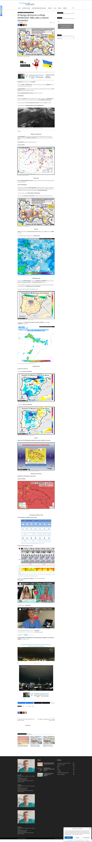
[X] (21, 25)
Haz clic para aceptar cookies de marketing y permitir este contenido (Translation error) (66, 26)
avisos (23, 706)
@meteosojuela (30, 634)
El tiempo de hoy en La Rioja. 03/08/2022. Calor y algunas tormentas (26, 720)
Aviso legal (56, 838)
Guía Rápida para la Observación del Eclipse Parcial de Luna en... (49, 769)
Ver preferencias (86, 837)
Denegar (77, 837)
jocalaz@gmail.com (25, 639)
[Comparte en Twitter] (20, 699)
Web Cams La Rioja (31, 646)
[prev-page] (18, 748)
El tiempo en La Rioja (20, 12)
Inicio (19, 8)
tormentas (29, 706)
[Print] (1, 13)
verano (33, 706)
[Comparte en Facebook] (18, 699)
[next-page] (20, 748)
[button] (89, 828)
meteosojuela (21, 22)
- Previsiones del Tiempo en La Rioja (28, 12)
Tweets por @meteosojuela (66, 26)
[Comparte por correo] (22, 699)
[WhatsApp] (26, 25)
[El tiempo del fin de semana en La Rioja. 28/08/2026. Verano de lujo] (23, 740)
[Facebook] (19, 25)
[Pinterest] (23, 25)
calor (26, 706)
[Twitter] (1, 9)
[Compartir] (1, 15)
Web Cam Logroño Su (40, 646)
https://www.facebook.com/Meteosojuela (25, 632)
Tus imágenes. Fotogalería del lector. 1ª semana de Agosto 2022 (46, 720)
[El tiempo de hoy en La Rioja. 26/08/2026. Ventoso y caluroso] (49, 740)
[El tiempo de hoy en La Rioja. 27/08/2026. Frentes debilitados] (36, 740)
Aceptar (68, 837)
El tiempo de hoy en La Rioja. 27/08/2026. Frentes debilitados (48, 774)
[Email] (1, 11)
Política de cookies (61, 838)
